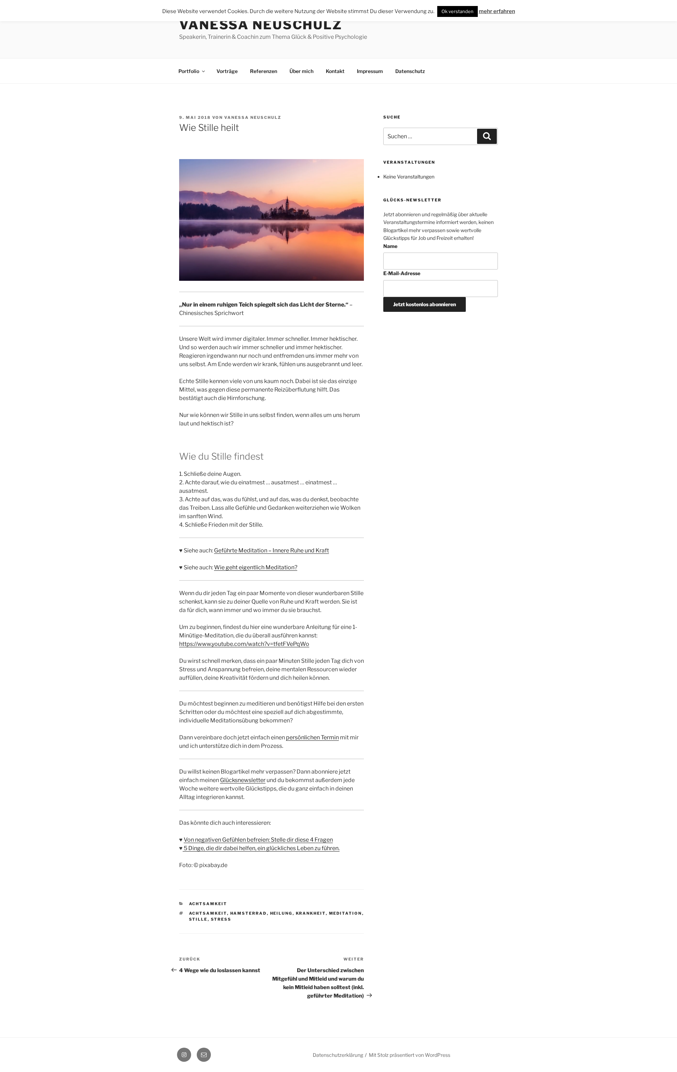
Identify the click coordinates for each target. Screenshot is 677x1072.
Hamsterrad (248, 913)
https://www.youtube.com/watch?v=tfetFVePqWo (244, 644)
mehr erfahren (497, 11)
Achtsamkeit (208, 903)
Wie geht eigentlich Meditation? (255, 567)
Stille (198, 919)
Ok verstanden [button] (457, 11)
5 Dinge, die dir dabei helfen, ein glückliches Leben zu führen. (261, 848)
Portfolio (188, 71)
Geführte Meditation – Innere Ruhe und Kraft (271, 550)
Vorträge (227, 71)
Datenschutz (410, 71)
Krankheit (311, 913)
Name (390, 246)
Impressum (370, 71)
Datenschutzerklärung (338, 1055)
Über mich (301, 71)
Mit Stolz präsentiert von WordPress (409, 1055)
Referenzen (263, 71)
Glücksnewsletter (243, 780)
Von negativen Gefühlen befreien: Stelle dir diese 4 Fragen (258, 839)
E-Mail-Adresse (401, 273)
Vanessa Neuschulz (260, 24)
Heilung (281, 913)
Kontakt (335, 71)
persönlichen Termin (312, 737)
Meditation (345, 913)
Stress (221, 919)
